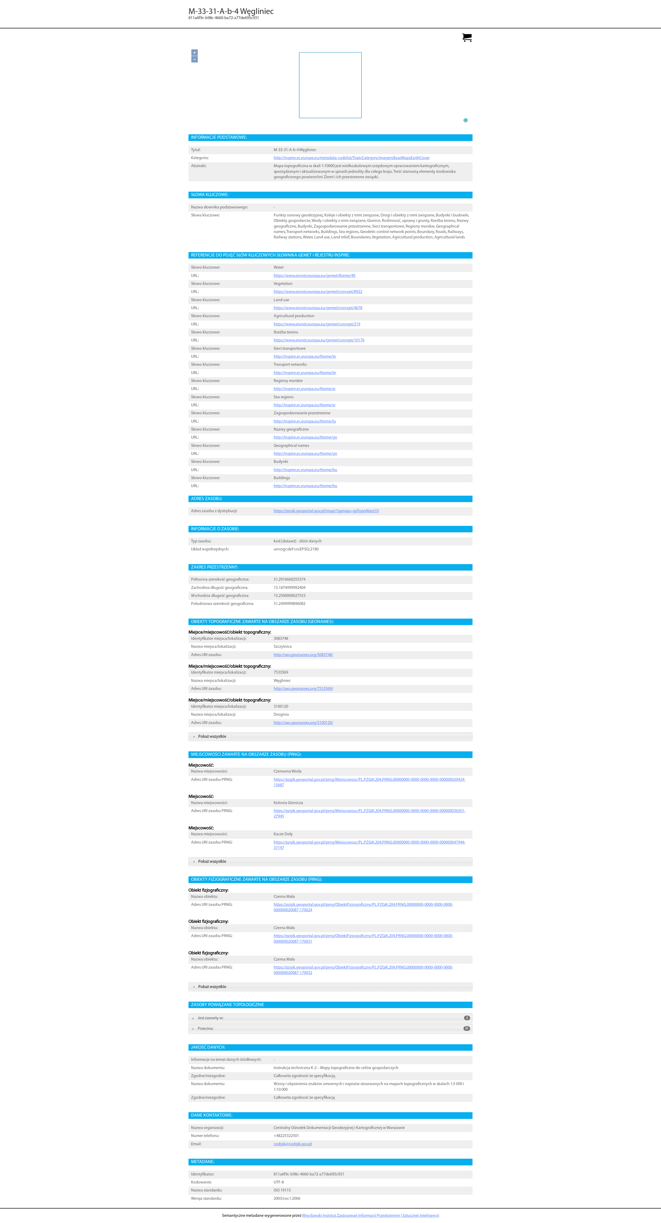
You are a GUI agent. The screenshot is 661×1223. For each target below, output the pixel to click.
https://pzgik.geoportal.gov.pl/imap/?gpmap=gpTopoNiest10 (326, 511)
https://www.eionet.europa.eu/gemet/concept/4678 (318, 308)
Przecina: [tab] (333, 1029)
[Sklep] (467, 38)
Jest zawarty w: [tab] (333, 1018)
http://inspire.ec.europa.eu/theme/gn (305, 437)
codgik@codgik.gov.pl (293, 1144)
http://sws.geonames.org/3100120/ (303, 723)
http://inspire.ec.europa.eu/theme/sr (304, 389)
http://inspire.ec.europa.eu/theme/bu (305, 470)
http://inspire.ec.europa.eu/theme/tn (305, 357)
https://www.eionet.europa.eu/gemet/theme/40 (314, 276)
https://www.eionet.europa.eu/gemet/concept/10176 (319, 340)
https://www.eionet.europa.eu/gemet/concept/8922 (318, 292)
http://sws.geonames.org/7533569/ (303, 689)
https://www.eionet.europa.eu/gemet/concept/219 (317, 324)
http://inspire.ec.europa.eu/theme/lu (305, 421)
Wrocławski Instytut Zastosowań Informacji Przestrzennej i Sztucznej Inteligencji (370, 1216)
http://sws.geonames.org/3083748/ (303, 655)
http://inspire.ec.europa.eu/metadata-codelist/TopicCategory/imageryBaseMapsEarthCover (352, 158)
